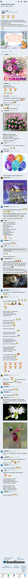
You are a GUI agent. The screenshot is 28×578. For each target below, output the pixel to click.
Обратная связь (20, 559)
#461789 (8, 12)
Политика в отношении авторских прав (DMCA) (23, 569)
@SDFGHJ (5, 390)
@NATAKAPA (8, 23)
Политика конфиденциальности (6, 567)
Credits (18, 558)
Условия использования (16, 567)
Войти (25, 1)
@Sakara (5, 495)
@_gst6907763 (6, 468)
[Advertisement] (14, 511)
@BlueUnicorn (6, 453)
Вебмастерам (7, 559)
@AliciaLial (5, 395)
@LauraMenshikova (7, 292)
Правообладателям (8, 558)
